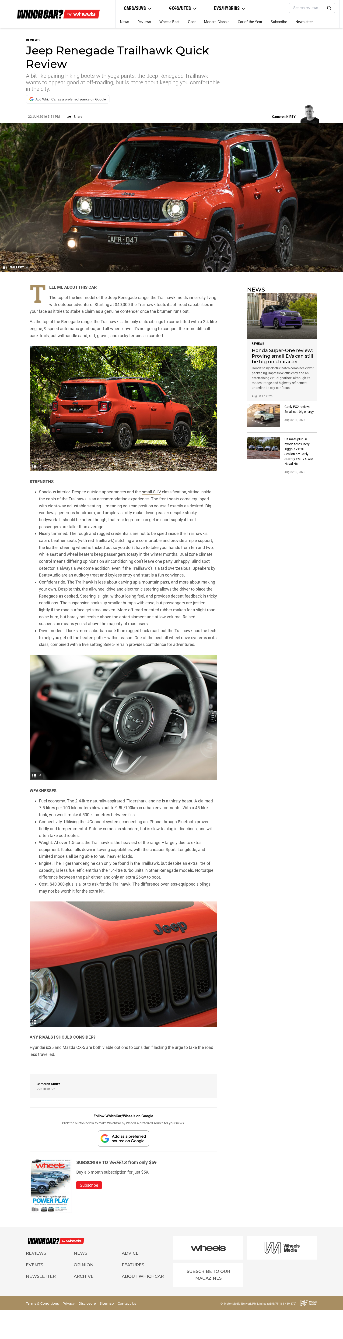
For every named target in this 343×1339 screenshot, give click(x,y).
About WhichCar (143, 1276)
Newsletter (304, 22)
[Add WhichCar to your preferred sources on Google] (123, 1138)
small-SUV (151, 491)
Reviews (144, 22)
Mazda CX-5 (74, 1047)
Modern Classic (216, 22)
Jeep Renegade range (128, 297)
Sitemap (107, 1303)
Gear (192, 22)
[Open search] (329, 8)
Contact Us (127, 1303)
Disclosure (87, 1303)
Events (34, 1265)
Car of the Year (250, 22)
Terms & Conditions (43, 1303)
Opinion (84, 1265)
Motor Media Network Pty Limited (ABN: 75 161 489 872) (260, 1303)
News (124, 22)
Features (133, 1265)
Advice (130, 1253)
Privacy (69, 1303)
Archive (84, 1276)
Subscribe (279, 22)
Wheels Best (169, 22)
